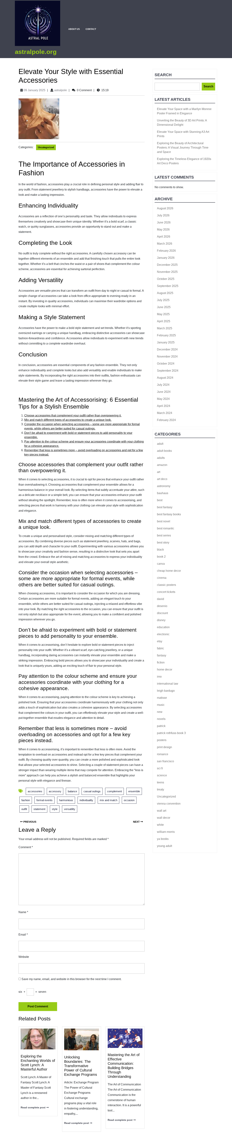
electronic (163, 634)
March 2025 (164, 328)
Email (23, 934)
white (160, 824)
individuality (86, 800)
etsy (159, 641)
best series (164, 535)
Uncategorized (46, 147)
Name (23, 912)
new (159, 711)
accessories (35, 791)
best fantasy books (169, 514)
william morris (166, 831)
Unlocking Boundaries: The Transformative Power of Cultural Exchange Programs (80, 1066)
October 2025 (165, 278)
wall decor (163, 817)
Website (23, 956)
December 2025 (167, 264)
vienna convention (169, 803)
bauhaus (162, 493)
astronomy (163, 486)
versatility (69, 809)
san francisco (165, 761)
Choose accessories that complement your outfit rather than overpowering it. (72, 415)
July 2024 (163, 384)
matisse (162, 697)
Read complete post (33, 1107)
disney (161, 620)
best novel (163, 521)
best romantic (165, 528)
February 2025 (166, 335)
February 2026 (166, 250)
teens (160, 782)
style (54, 809)
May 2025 (163, 314)
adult (160, 443)
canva (161, 563)
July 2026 (163, 215)
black (160, 549)
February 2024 (166, 420)
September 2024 (167, 370)
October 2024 (165, 363)
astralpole (60, 90)
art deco (162, 479)
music (161, 704)
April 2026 (163, 236)
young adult (164, 845)
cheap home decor (169, 570)
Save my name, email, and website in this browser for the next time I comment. (71, 979)
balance (72, 791)
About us (74, 29)
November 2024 (167, 356)
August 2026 (165, 208)
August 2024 (165, 377)
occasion (129, 800)
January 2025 (166, 342)
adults (161, 457)
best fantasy (164, 507)
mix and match (108, 800)
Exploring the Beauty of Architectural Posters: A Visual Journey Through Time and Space (182, 147)
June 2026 (164, 222)
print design (164, 747)
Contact (91, 29)
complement (114, 791)
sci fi (160, 768)
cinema (161, 577)
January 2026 (166, 257)
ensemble (134, 791)
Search (163, 75)
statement (39, 809)
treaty (160, 789)
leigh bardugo (166, 690)
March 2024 (164, 412)
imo (159, 676)
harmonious (66, 800)
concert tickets (166, 591)
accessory (55, 791)
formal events (44, 800)
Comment (25, 847)
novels (161, 718)
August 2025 (165, 293)
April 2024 (163, 405)
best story (163, 542)
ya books (163, 838)
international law (167, 683)
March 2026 (164, 243)
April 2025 (163, 321)
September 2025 (167, 285)
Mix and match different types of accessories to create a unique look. (67, 419)
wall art (161, 810)
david (160, 598)
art (158, 471)
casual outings (92, 791)
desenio (162, 606)
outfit (24, 809)
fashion (25, 800)
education (163, 627)
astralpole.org (36, 51)
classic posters (166, 584)
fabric (160, 648)
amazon (162, 464)
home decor (164, 669)
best (159, 500)
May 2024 (163, 398)
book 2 (161, 556)
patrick (161, 726)
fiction (161, 662)
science (162, 775)
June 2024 (164, 391)
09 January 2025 (34, 90)
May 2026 (163, 229)
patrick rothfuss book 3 (171, 733)
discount (162, 613)
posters (161, 740)
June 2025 (164, 307)
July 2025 (163, 300)
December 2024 (167, 349)
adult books (164, 450)
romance (162, 754)
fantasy (161, 655)
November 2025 (167, 271)
